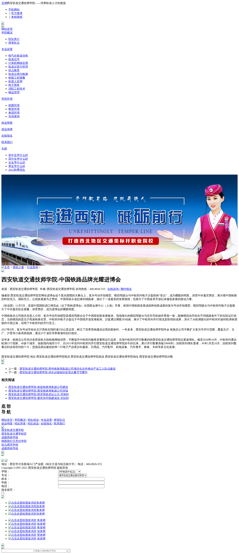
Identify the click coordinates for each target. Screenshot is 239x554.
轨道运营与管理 (18, 66)
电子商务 (14, 85)
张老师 (40, 513)
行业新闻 (32, 267)
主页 (7, 267)
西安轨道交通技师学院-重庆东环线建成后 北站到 (38, 398)
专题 (4, 148)
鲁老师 (40, 510)
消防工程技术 (16, 88)
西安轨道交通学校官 (14, 433)
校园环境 (14, 105)
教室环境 (14, 108)
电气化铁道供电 (18, 55)
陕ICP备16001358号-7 (82, 467)
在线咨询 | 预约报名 (119, 288)
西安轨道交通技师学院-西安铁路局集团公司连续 (38, 390)
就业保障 (7, 129)
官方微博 (16, 13)
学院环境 (7, 98)
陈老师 (40, 506)
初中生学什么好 (18, 155)
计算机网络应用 (18, 63)
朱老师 (40, 502)
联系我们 (7, 142)
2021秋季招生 (16, 169)
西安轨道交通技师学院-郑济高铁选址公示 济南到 (38, 394)
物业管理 (14, 92)
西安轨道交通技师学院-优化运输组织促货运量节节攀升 (54, 372)
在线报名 (7, 135)
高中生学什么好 (18, 158)
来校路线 (16, 16)
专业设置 (7, 49)
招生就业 (33, 419)
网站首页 (7, 28)
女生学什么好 (16, 162)
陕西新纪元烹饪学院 (14, 441)
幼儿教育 (14, 70)
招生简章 (20, 423)
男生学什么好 (16, 166)
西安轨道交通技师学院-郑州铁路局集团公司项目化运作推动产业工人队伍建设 (68, 368)
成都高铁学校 (9, 437)
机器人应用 (15, 81)
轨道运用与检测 (18, 74)
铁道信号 (14, 59)
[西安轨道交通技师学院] (2, 23)
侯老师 (41, 538)
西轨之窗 (18, 267)
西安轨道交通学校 (12, 430)
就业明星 (7, 122)
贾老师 (41, 534)
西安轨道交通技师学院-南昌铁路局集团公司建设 (38, 387)
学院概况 (7, 32)
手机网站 (14, 9)
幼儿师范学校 (9, 444)
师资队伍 (14, 42)
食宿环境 (14, 112)
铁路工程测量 (16, 77)
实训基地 (14, 116)
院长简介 (14, 39)
